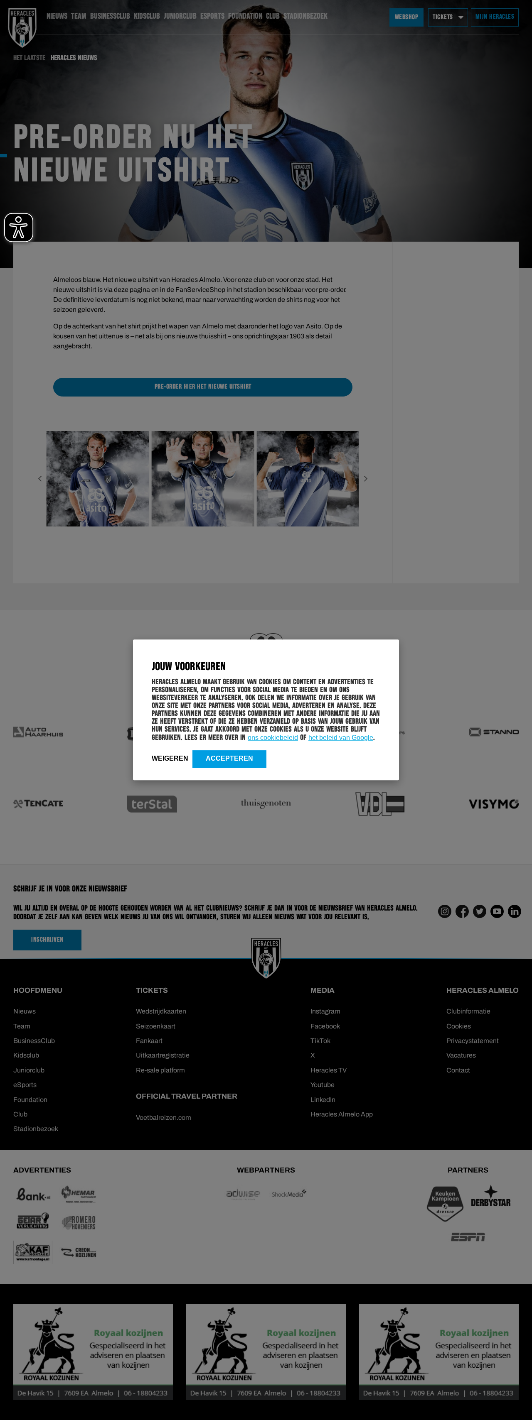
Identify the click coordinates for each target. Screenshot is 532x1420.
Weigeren (170, 758)
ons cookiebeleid (273, 737)
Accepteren (229, 758)
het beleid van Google (340, 737)
